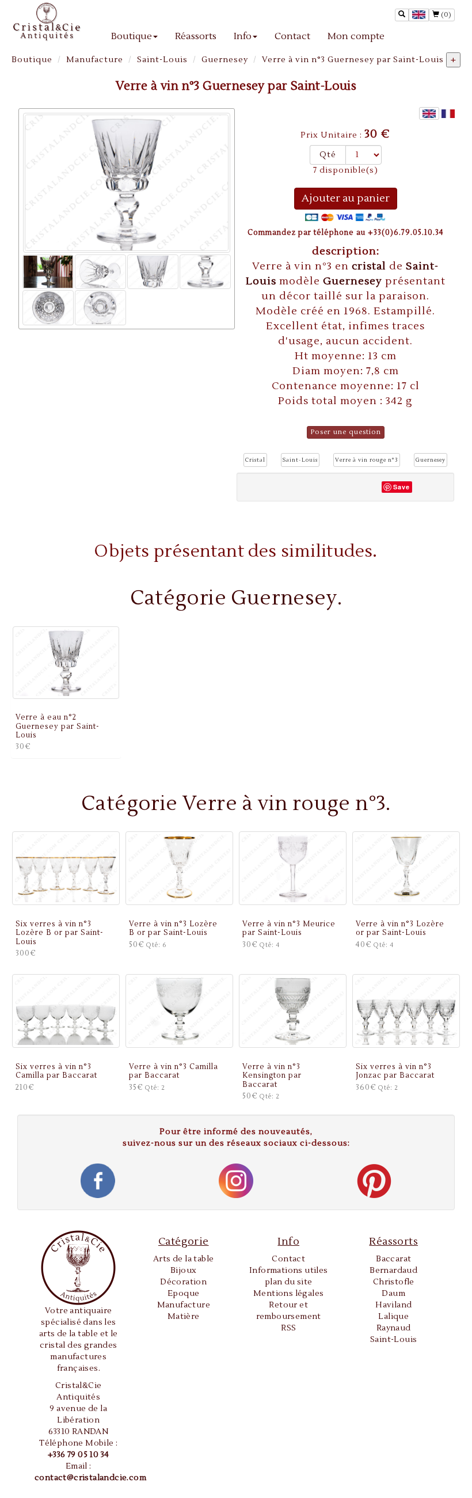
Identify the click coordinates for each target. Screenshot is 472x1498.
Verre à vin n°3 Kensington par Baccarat (272, 1075)
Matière (184, 1316)
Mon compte (356, 36)
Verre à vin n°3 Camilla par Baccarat (173, 1071)
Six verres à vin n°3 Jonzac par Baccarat (395, 1071)
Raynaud (393, 1328)
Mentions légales (288, 1293)
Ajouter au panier (346, 198)
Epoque (183, 1293)
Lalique (393, 1316)
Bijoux (183, 1270)
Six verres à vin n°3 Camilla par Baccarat (56, 1071)
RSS (288, 1328)
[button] (255, 460)
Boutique (131, 36)
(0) (445, 14)
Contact (292, 36)
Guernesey (224, 60)
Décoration (183, 1282)
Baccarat (393, 1259)
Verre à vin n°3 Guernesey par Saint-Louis (353, 60)
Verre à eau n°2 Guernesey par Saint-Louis (58, 726)
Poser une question (345, 432)
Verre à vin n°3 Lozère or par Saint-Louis (400, 928)
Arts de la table (183, 1259)
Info (243, 36)
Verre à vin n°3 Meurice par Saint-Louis (289, 928)
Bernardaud (393, 1270)
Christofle (393, 1282)
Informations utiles (288, 1270)
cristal (370, 266)
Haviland (393, 1305)
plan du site (289, 1282)
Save (401, 486)
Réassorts (195, 36)
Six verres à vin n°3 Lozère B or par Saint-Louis (60, 932)
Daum (393, 1293)
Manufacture (94, 60)
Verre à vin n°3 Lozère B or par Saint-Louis (173, 928)
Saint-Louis (162, 60)
